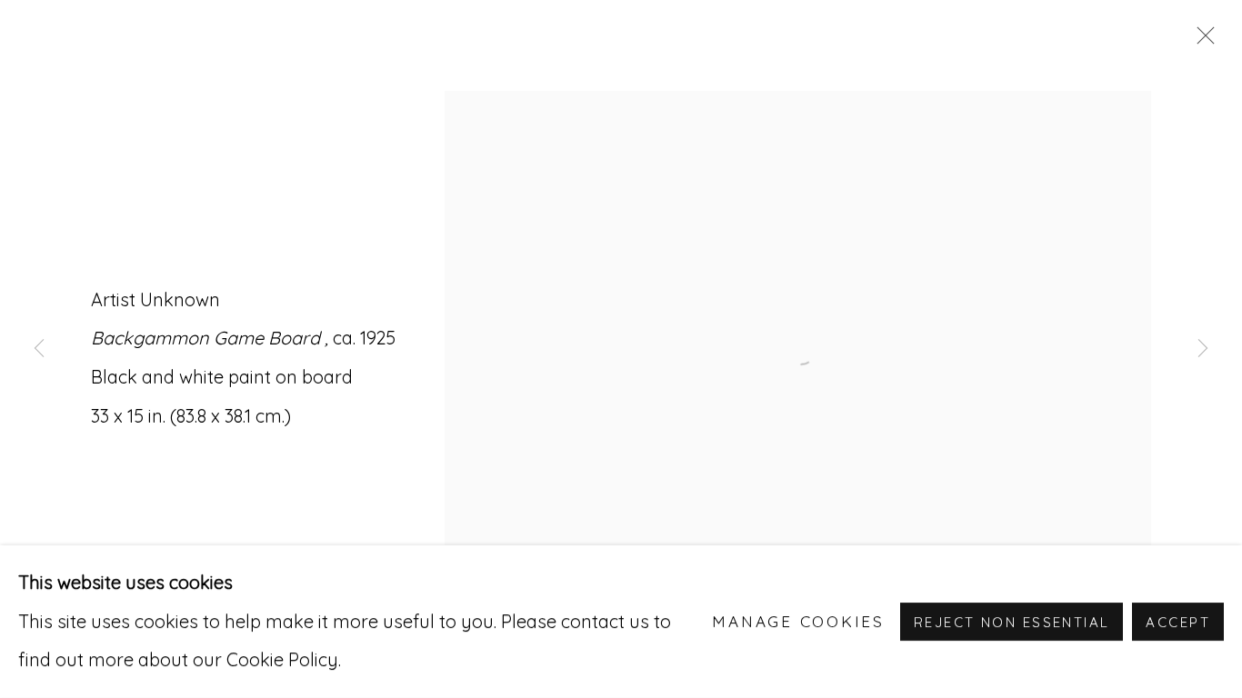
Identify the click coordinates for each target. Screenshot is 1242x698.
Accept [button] (1178, 622)
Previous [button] (39, 349)
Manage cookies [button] (798, 621)
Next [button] (1203, 349)
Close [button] (1201, 41)
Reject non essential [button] (1011, 622)
